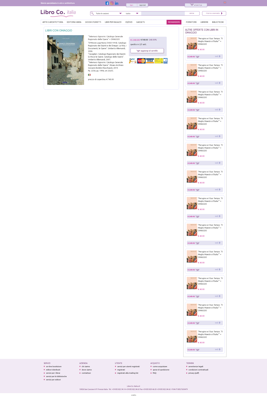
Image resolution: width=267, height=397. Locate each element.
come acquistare (160, 366)
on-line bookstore (53, 366)
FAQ (154, 373)
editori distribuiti (53, 370)
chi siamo (86, 366)
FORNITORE (191, 22)
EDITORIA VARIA (74, 22)
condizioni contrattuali (198, 370)
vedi (216, 56)
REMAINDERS (174, 22)
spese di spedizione (161, 370)
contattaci (86, 373)
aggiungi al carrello (149, 51)
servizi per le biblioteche (56, 376)
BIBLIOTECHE (218, 22)
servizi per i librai (53, 373)
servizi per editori (53, 380)
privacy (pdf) (194, 373)
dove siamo (87, 370)
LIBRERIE (204, 22)
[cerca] (192, 13)
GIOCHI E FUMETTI (93, 22)
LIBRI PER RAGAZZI (113, 22)
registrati (142, 5)
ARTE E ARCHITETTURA (52, 22)
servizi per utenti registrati (128, 366)
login (131, 5)
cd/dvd (128, 22)
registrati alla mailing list (127, 373)
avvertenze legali (196, 366)
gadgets (140, 22)
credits (133, 395)
